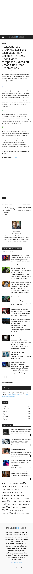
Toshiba (11, 510)
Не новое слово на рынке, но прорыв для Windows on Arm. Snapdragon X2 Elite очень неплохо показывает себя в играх (21, 260)
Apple (14, 486)
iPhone (5, 498)
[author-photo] (16, 228)
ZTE (18, 513)
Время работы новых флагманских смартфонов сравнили (24, 208)
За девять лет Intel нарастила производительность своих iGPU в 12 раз (21, 355)
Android (6, 486)
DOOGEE (8, 489)
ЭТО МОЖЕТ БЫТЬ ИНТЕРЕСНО (12, 249)
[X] (16, 567)
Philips (3, 507)
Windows (19, 510)
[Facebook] (12, 567)
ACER (4, 483)
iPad (22, 495)
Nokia (28, 501)
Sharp (24, 507)
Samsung (16, 507)
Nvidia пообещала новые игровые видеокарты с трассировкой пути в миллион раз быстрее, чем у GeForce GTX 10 (21, 301)
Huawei (5, 495)
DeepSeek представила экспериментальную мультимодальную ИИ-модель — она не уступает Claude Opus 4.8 (21, 451)
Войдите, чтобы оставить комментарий (16, 388)
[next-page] (5, 377)
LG (18, 498)
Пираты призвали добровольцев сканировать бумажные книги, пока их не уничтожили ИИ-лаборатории (21, 463)
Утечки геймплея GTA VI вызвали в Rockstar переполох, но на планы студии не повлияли (21, 441)
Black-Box (4, 70)
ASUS (20, 486)
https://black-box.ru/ (16, 233)
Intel (13, 495)
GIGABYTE (9, 197)
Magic (27, 498)
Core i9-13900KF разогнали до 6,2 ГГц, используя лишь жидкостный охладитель (8, 210)
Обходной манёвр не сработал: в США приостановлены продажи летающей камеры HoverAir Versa (21, 431)
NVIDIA (6, 504)
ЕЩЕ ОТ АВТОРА (8, 251)
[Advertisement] (16, 17)
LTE (22, 498)
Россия (22, 513)
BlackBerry (27, 487)
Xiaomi (12, 513)
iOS (18, 495)
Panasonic (26, 504)
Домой (3, 41)
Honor (13, 492)
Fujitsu (12, 489)
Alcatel (9, 484)
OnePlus (13, 504)
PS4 (8, 507)
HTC (22, 493)
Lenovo (13, 498)
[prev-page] (3, 377)
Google (5, 492)
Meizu (4, 501)
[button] (3, 37)
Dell (3, 489)
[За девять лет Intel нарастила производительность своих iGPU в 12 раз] (6, 354)
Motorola (21, 501)
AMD (23, 483)
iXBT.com (14, 157)
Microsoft (12, 501)
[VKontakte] (21, 567)
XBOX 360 (5, 513)
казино (27, 513)
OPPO (20, 504)
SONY (5, 510)
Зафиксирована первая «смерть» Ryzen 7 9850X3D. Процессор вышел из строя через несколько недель (20, 312)
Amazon (15, 483)
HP (18, 493)
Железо (9, 41)
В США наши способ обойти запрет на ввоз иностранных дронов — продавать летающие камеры (20, 474)
